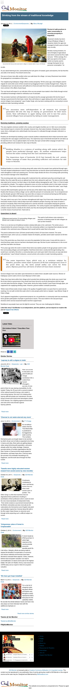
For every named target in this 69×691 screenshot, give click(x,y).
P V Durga (28, 421)
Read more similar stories (26, 613)
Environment (18, 23)
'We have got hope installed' (11, 576)
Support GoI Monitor (46, 655)
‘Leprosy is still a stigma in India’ (13, 360)
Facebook (8, 351)
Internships (43, 650)
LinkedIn (11, 351)
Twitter (14, 351)
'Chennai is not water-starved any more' (16, 417)
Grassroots (25, 23)
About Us (42, 643)
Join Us (42, 653)
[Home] (14, 8)
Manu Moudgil (37, 23)
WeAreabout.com (42, 674)
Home (41, 636)
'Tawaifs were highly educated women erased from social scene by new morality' (17, 469)
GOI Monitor (13, 670)
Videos (42, 646)
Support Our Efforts (12, 309)
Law (21, 364)
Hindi (41, 641)
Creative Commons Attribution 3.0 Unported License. (46, 670)
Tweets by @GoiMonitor (8, 621)
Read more (5, 411)
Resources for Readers (47, 648)
